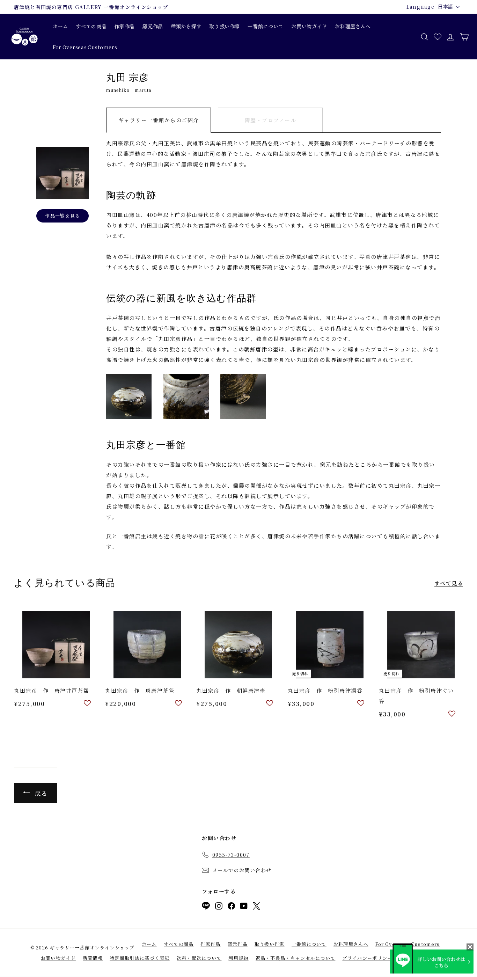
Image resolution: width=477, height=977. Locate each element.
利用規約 (238, 958)
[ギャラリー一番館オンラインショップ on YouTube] (244, 907)
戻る (40, 793)
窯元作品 (152, 26)
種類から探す (186, 26)
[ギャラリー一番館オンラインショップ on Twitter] (256, 907)
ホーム (60, 26)
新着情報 (93, 958)
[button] (87, 703)
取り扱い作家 (224, 26)
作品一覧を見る (62, 215)
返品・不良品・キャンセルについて (296, 958)
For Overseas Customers (85, 47)
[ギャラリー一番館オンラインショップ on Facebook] (231, 907)
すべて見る (448, 583)
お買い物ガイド (309, 26)
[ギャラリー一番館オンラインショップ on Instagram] (218, 907)
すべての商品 (91, 26)
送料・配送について (199, 958)
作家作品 (124, 26)
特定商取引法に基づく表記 (140, 958)
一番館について (266, 26)
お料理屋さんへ (353, 26)
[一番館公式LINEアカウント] (206, 907)
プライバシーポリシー (367, 958)
